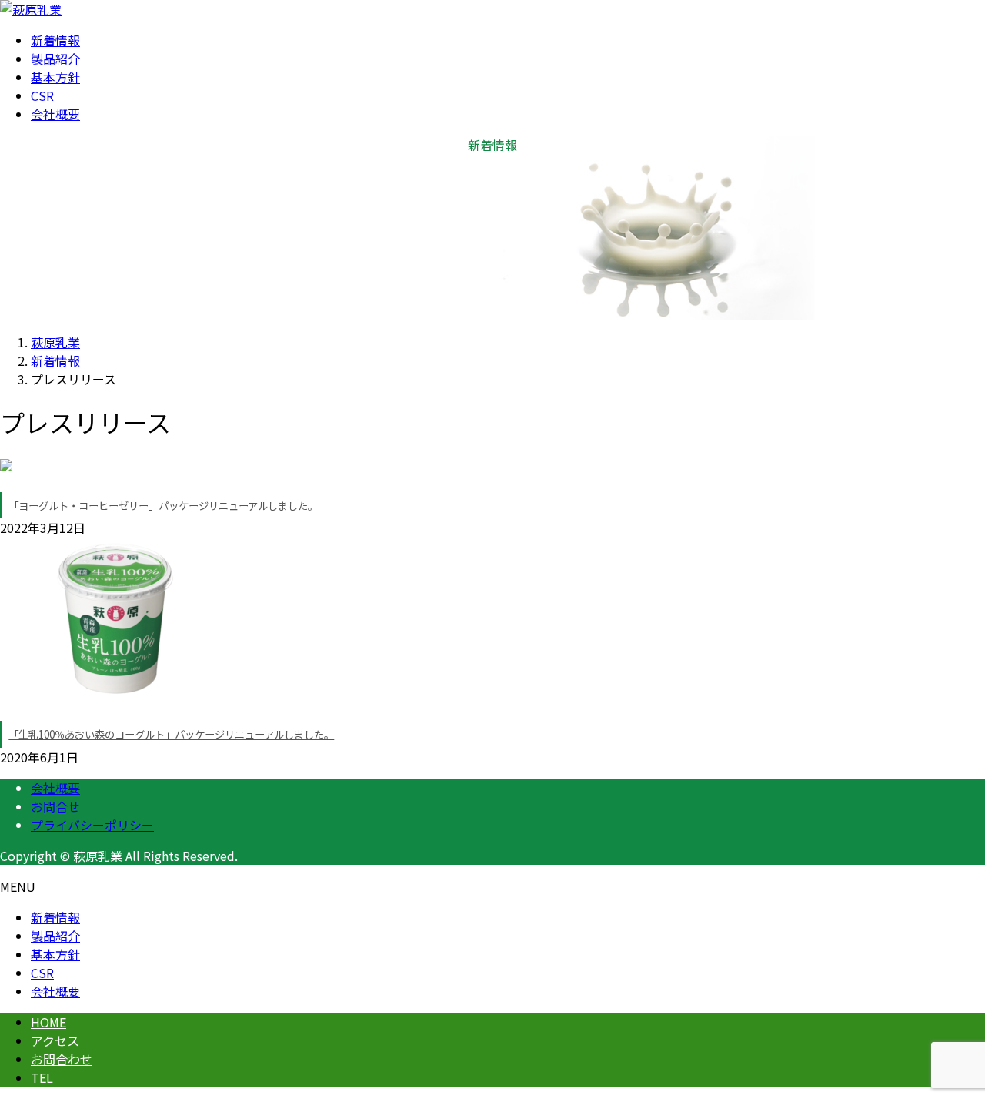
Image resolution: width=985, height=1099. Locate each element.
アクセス (55, 1040)
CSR (42, 972)
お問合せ (55, 806)
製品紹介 (55, 935)
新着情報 (55, 917)
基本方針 (55, 954)
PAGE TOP (948, 1051)
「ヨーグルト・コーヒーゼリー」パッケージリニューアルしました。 (163, 505)
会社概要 (55, 788)
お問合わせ (61, 1059)
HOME (48, 1022)
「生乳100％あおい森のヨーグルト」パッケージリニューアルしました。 (171, 734)
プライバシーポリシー (92, 825)
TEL (42, 1077)
